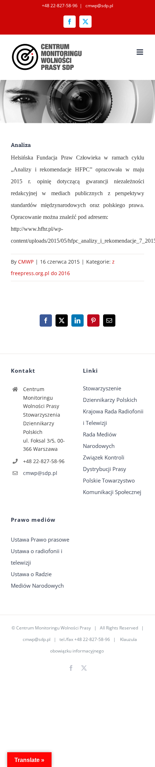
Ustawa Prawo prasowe (40, 539)
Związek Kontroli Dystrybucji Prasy (104, 463)
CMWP (26, 261)
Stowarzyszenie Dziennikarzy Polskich (110, 394)
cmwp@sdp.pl (98, 6)
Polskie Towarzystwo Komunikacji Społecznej (112, 486)
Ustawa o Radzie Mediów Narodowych (37, 579)
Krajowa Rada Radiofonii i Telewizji (113, 417)
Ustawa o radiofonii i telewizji (36, 556)
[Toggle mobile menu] (140, 52)
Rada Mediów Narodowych (99, 440)
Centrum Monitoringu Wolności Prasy (53, 628)
